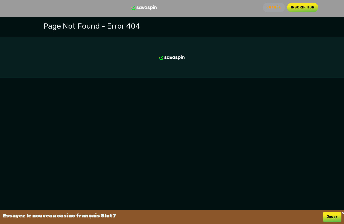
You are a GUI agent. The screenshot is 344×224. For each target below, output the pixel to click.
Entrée (274, 7)
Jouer (332, 217)
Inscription (303, 7)
